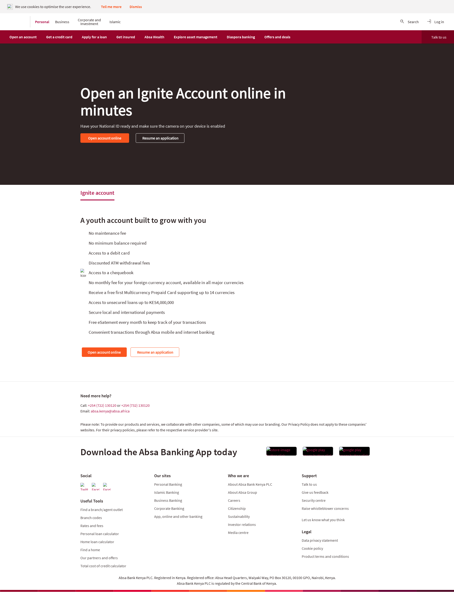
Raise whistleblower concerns (325, 508)
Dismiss (136, 6)
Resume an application (160, 138)
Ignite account (97, 192)
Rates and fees (91, 525)
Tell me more (111, 6)
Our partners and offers (99, 557)
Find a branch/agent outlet (101, 509)
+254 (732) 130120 (135, 405)
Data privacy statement (320, 540)
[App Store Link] (281, 452)
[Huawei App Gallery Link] (354, 452)
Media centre (238, 532)
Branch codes (91, 517)
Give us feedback (315, 492)
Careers (234, 500)
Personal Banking (168, 484)
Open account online (104, 138)
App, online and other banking (178, 516)
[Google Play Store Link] (318, 452)
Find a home (90, 549)
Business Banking (168, 500)
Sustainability (239, 516)
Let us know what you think (323, 519)
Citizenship (237, 508)
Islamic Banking (166, 492)
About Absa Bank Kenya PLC (250, 484)
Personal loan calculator (99, 533)
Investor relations (242, 524)
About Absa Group (242, 492)
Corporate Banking (169, 508)
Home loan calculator (97, 541)
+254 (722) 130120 (102, 405)
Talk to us (438, 37)
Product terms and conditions (325, 556)
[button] (23, 37)
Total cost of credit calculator (103, 565)
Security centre (314, 500)
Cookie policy (312, 548)
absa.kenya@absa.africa (110, 411)
